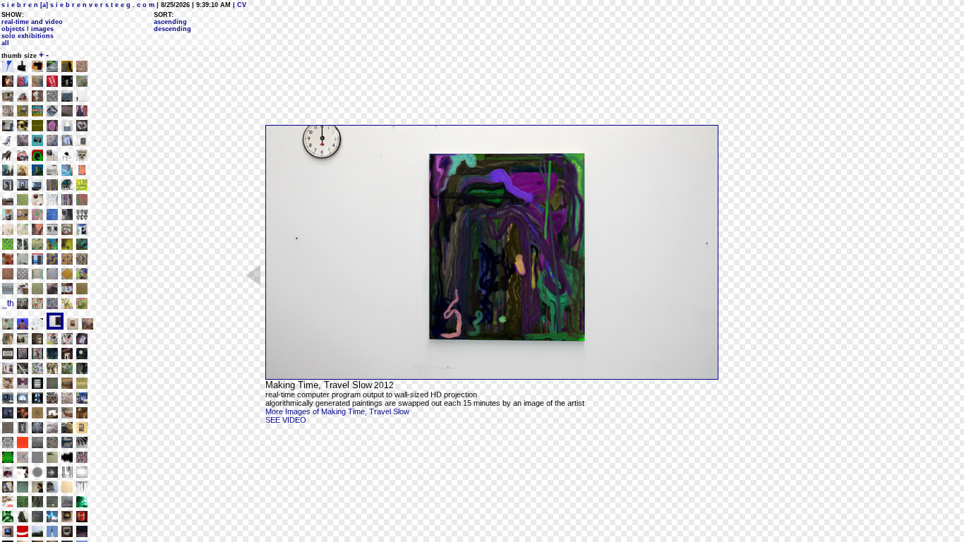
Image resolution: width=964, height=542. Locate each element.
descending (172, 28)
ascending (170, 21)
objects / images (27, 28)
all (5, 43)
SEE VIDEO (285, 420)
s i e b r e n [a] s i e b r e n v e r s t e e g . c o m (78, 4)
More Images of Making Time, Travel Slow (337, 411)
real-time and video (32, 21)
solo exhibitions (27, 36)
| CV (238, 4)
